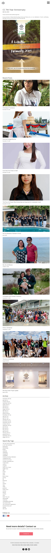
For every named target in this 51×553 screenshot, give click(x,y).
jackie (4, 474)
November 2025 (6, 398)
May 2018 (5, 412)
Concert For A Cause (7, 459)
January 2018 (5, 413)
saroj (4, 495)
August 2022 (5, 409)
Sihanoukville (5, 498)
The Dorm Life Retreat (8, 359)
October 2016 (6, 424)
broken (4, 449)
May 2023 (5, 406)
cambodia (5, 451)
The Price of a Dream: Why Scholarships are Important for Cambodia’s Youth (22, 202)
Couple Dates (5, 462)
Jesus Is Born (5, 476)
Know (16, 544)
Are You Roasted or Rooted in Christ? (12, 233)
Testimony (5, 500)
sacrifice (4, 494)
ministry (4, 483)
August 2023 (5, 404)
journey (4, 477)
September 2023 (6, 403)
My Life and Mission (8, 265)
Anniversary (5, 446)
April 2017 (5, 418)
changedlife (5, 455)
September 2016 (6, 425)
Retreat (4, 492)
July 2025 (5, 400)
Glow (22, 544)
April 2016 (5, 431)
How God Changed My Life (9, 139)
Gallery (28, 544)
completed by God (7, 458)
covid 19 (4, 464)
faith (4, 470)
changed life (5, 454)
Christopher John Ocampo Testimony (12, 296)
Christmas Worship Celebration (9, 457)
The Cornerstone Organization (9, 504)
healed (4, 471)
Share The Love (6, 497)
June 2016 (5, 428)
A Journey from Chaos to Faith (10, 170)
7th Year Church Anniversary (9, 443)
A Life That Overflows (7, 445)
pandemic (5, 488)
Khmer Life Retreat (7, 327)
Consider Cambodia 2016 (8, 461)
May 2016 (5, 429)
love (3, 482)
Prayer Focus (5, 489)
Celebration (5, 452)
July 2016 (5, 426)
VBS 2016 (5, 508)
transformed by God (7, 505)
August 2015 (5, 437)
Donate (31, 544)
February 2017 (6, 419)
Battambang (5, 448)
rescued (4, 491)
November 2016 (6, 422)
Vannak (4, 507)
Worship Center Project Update (10, 390)
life (3, 479)
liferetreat (5, 480)
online (4, 486)
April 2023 (5, 407)
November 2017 (6, 415)
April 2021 (5, 410)
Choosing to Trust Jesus (9, 107)
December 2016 (6, 421)
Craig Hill (4, 465)
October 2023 (6, 401)
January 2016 (5, 434)
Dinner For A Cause (7, 467)
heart (4, 473)
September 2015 (6, 435)
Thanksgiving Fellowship (8, 501)
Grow (19, 544)
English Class (5, 468)
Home (13, 544)
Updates (35, 544)
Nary (4, 485)
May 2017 (5, 416)
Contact (24, 544)
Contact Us (26, 533)
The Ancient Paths (6, 502)
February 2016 (6, 432)
